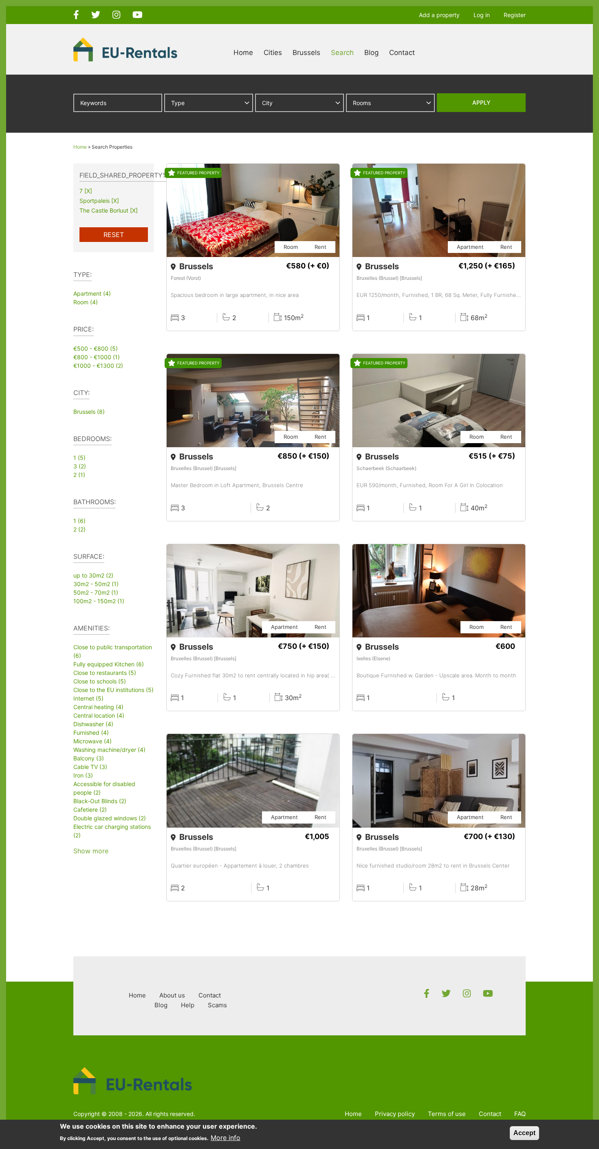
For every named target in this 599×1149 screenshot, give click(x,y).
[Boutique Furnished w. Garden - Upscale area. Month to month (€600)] (438, 627)
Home (243, 52)
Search (342, 52)
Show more (90, 851)
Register (515, 14)
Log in (481, 14)
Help (187, 1005)
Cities (273, 52)
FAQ (520, 1114)
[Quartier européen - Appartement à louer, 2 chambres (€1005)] (253, 817)
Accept (524, 1132)
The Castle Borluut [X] (108, 210)
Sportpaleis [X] (99, 200)
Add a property (439, 14)
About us (172, 995)
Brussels (306, 52)
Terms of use (447, 1114)
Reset (114, 235)
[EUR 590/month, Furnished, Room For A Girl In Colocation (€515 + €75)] (438, 437)
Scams (217, 1005)
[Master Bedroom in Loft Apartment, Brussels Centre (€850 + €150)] (253, 437)
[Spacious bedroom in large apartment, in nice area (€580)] (253, 247)
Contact (402, 52)
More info (225, 1138)
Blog (371, 52)
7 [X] (85, 190)
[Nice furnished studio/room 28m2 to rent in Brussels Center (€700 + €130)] (438, 817)
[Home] (125, 49)
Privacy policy (395, 1114)
